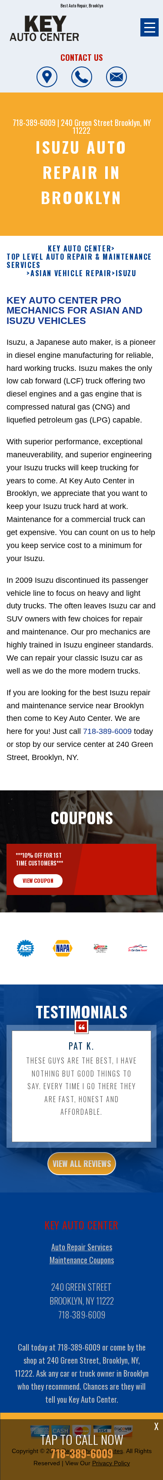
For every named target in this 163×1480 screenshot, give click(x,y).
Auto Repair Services (81, 1246)
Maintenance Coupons (82, 1259)
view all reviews (82, 1163)
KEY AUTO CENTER (79, 248)
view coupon (38, 880)
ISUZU (126, 273)
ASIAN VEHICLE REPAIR (71, 273)
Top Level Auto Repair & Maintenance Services (79, 261)
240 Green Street (87, 122)
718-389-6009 (34, 122)
